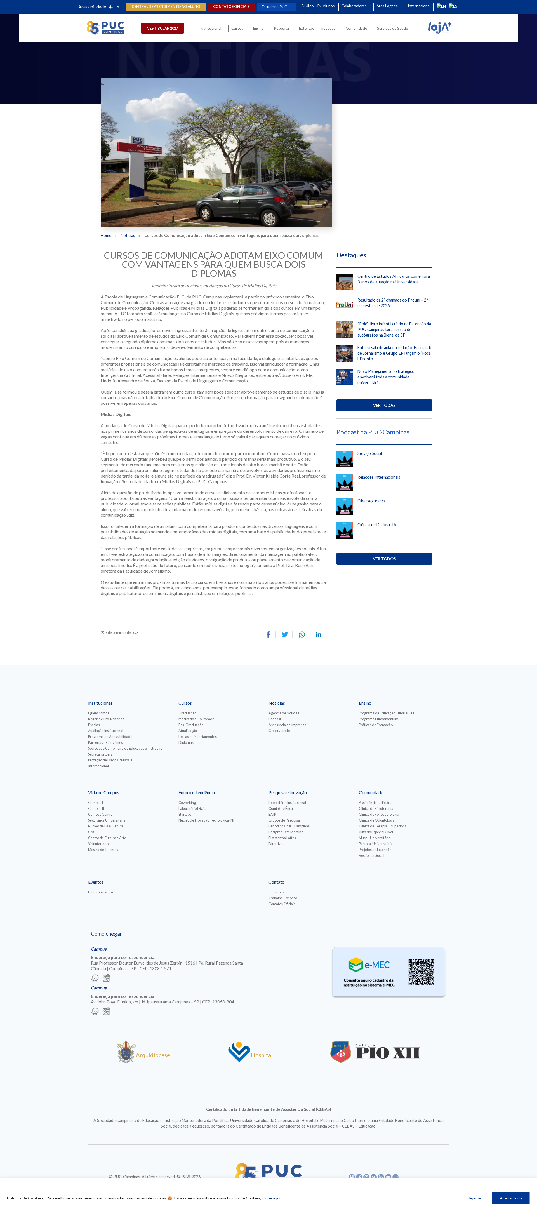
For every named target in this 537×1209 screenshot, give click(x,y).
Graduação (187, 713)
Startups (184, 814)
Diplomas (186, 742)
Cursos (237, 28)
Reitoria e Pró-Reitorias (106, 719)
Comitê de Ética (280, 808)
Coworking (187, 802)
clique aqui (271, 1198)
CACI (92, 832)
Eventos (95, 882)
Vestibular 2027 (162, 28)
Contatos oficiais (231, 6)
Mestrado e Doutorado (196, 719)
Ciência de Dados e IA (376, 524)
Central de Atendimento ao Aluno (166, 6)
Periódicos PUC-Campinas (289, 826)
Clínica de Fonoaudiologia (379, 814)
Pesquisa (281, 28)
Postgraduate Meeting (285, 832)
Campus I (95, 802)
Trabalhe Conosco (282, 898)
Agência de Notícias (283, 713)
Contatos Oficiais (281, 904)
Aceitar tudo (511, 1198)
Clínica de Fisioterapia (376, 808)
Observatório (279, 730)
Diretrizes (276, 843)
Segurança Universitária (107, 820)
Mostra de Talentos (103, 849)
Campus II (96, 808)
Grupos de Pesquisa (284, 820)
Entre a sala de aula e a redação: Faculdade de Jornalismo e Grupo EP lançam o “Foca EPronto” (394, 353)
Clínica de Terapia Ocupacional (383, 826)
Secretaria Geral (101, 754)
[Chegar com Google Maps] (106, 978)
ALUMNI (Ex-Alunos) (318, 6)
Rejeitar (474, 1198)
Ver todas (384, 405)
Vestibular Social (371, 855)
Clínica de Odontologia (377, 820)
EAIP (272, 814)
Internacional (419, 6)
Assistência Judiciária (375, 802)
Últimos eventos (100, 892)
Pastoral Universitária (376, 843)
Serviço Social (369, 453)
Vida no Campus (103, 792)
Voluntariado (98, 843)
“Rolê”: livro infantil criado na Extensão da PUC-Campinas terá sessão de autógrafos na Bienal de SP (394, 329)
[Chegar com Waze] (95, 978)
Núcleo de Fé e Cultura (105, 826)
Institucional (210, 28)
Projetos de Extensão (375, 849)
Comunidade (356, 28)
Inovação (328, 28)
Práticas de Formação (376, 725)
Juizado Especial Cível (376, 832)
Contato (276, 882)
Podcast (274, 719)
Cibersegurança (371, 500)
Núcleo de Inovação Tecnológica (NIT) (208, 820)
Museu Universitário (374, 838)
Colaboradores (353, 6)
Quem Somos (98, 713)
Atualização (187, 730)
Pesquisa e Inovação (287, 792)
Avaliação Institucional (105, 730)
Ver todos (384, 558)
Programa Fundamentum (378, 719)
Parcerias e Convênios (105, 742)
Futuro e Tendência (196, 792)
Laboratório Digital (193, 808)
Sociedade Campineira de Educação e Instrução (125, 748)
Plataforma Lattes (282, 838)
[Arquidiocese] (126, 1061)
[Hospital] (239, 1061)
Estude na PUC (274, 6)
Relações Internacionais (378, 477)
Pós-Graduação (190, 725)
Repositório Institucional (287, 802)
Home (106, 235)
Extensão (306, 28)
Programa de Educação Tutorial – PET (388, 713)
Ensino (258, 28)
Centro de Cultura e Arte (107, 838)
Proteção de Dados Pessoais (110, 760)
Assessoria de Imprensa (287, 725)
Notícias (128, 235)
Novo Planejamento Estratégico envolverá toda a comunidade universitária (385, 377)
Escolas (94, 725)
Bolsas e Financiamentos (197, 736)
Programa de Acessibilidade (110, 736)
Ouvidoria (276, 892)
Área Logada (387, 6)
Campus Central (101, 814)
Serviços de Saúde (392, 28)
